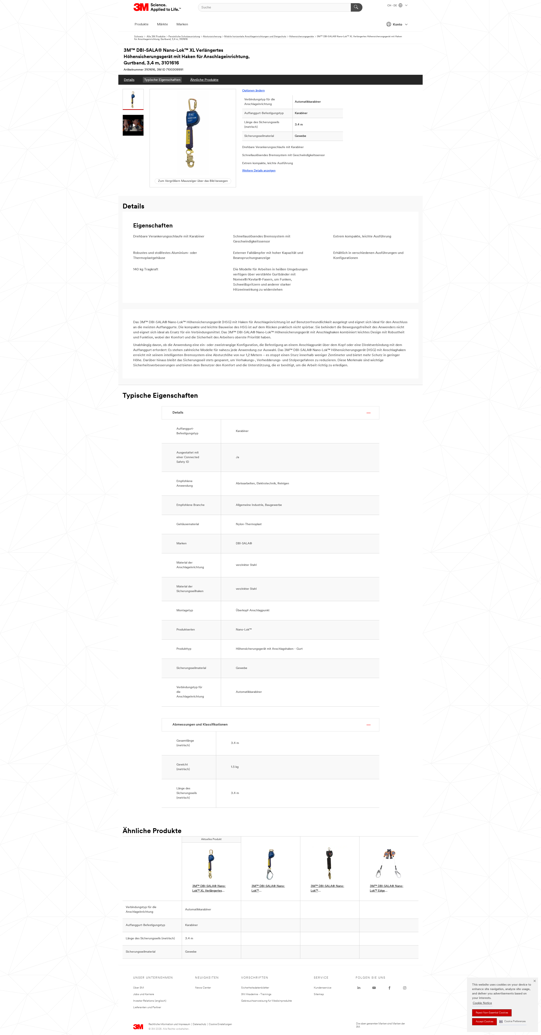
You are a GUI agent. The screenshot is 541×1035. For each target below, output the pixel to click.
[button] (512, 1021)
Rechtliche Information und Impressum (169, 1024)
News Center (203, 987)
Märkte (162, 24)
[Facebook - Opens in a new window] (389, 988)
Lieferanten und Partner (147, 1007)
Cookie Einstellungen (220, 1024)
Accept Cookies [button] (484, 1021)
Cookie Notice (482, 1003)
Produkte (142, 24)
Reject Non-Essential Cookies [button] (492, 1013)
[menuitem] (129, 80)
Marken (182, 24)
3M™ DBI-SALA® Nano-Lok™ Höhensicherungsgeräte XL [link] (269, 889)
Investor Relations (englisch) (149, 1001)
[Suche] (356, 7)
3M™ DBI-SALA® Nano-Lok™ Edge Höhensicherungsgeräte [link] (386, 889)
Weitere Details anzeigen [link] (259, 170)
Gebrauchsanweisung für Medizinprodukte (266, 1001)
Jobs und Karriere (143, 994)
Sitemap (319, 994)
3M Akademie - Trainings (256, 994)
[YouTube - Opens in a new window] (374, 988)
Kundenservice (322, 987)
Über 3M (138, 987)
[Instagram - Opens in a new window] (405, 988)
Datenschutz (199, 1024)
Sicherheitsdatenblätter (255, 987)
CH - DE (392, 5)
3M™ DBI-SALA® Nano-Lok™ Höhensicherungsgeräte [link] (327, 889)
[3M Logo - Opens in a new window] (158, 7)
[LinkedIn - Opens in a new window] (359, 988)
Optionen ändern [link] (253, 90)
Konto (397, 24)
